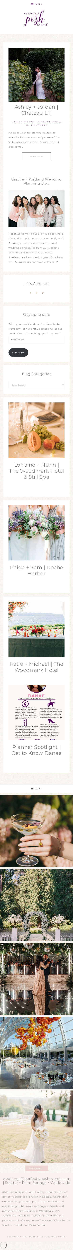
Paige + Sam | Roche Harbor (36, 570)
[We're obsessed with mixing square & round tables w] (36, 1053)
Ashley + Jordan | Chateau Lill (36, 110)
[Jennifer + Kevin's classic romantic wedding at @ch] (36, 1126)
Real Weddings (39, 125)
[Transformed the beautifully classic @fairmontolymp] (36, 979)
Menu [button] (39, 4)
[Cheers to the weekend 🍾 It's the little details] (36, 831)
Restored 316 (58, 1237)
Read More (36, 156)
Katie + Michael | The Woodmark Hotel (36, 667)
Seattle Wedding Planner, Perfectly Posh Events (36, 18)
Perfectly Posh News (23, 122)
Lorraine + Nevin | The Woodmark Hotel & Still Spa (36, 471)
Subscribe (18, 352)
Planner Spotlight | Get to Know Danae (36, 750)
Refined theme (38, 1237)
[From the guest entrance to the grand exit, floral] (36, 905)
